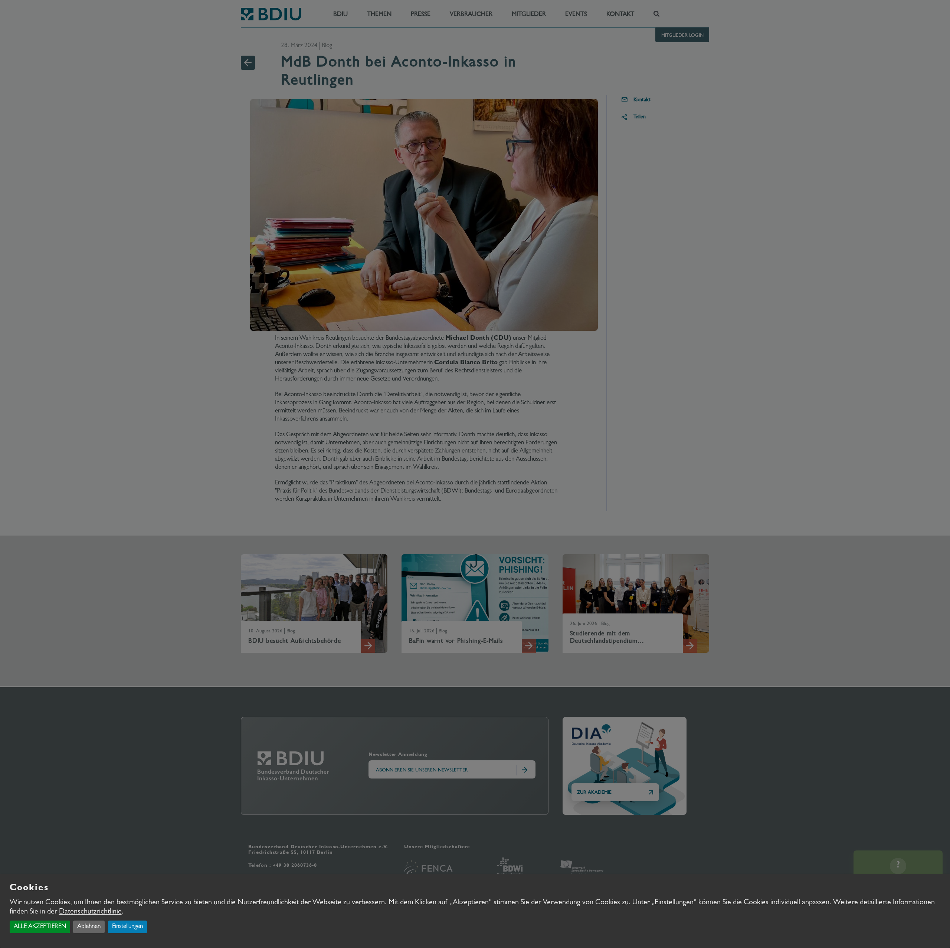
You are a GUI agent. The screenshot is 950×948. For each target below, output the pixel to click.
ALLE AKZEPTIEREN (40, 927)
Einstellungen (127, 927)
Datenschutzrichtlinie (90, 912)
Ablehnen (89, 927)
